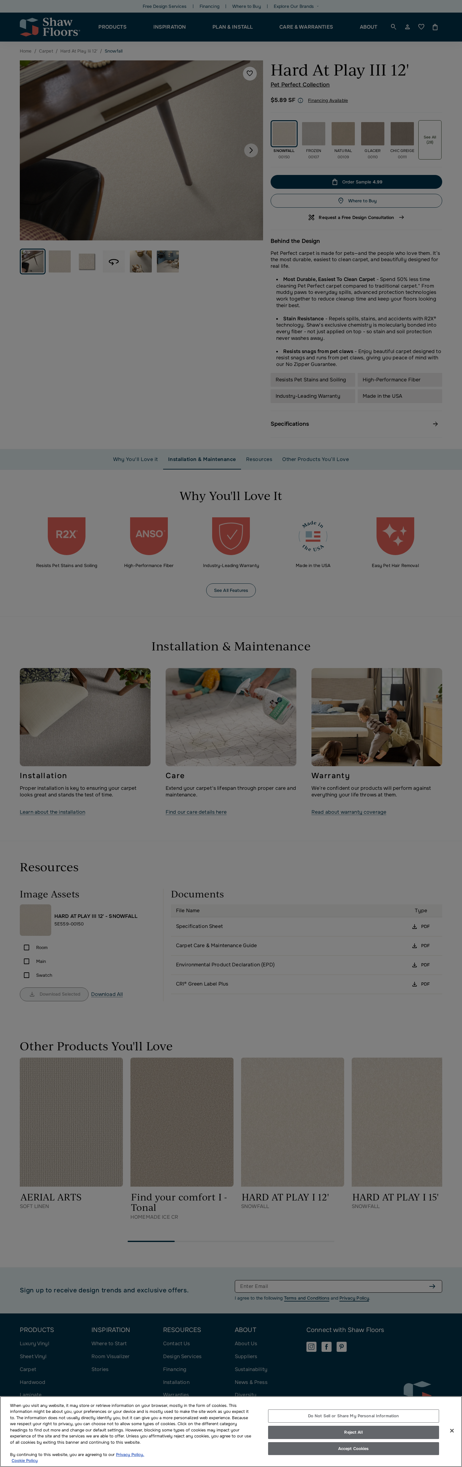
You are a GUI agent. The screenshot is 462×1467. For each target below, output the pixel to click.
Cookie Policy (25, 1460)
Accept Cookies (353, 1448)
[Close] (452, 1431)
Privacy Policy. (130, 1454)
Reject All (353, 1432)
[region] (231, 1431)
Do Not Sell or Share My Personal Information (353, 1416)
